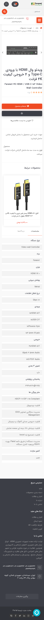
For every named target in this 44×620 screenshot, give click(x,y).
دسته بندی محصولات (34, 492)
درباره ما (39, 500)
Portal (15, 610)
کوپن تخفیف (37, 529)
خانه (40, 488)
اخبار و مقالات (37, 496)
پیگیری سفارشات (22, 596)
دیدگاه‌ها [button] (21, 231)
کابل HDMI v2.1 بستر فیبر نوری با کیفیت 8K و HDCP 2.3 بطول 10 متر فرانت (22, 214)
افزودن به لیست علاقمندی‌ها (21, 120)
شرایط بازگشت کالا (35, 525)
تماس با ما (38, 504)
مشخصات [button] (35, 231)
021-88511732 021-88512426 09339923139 (14, 20)
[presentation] (41, 52)
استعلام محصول (21, 106)
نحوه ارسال (38, 521)
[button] (15, 4)
